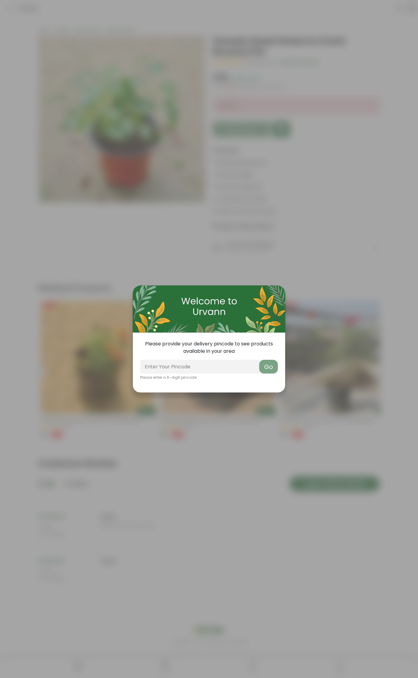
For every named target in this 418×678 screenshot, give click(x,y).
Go (268, 367)
